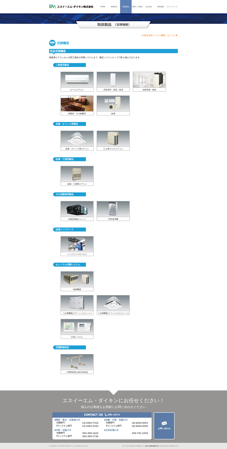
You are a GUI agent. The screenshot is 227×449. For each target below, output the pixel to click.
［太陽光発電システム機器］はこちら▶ (159, 35)
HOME (102, 7)
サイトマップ (172, 7)
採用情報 (160, 7)
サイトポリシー (171, 446)
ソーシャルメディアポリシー (134, 446)
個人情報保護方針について (155, 446)
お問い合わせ (164, 428)
